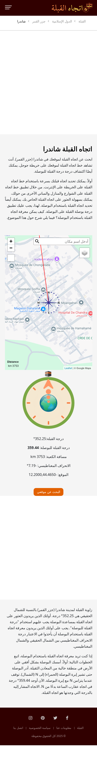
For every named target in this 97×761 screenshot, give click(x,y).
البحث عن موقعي (48, 492)
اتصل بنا (18, 728)
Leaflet (68, 368)
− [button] (10, 248)
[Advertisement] (48, 82)
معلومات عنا (63, 728)
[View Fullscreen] (11, 258)
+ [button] (10, 241)
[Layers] (85, 253)
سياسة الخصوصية (40, 728)
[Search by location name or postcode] (37, 241)
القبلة (80, 728)
